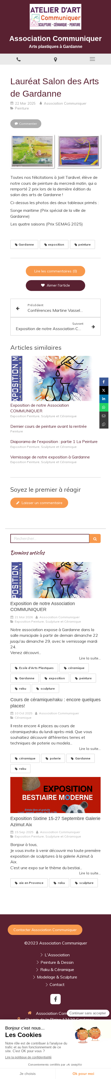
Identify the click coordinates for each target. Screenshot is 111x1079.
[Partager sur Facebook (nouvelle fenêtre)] (103, 382)
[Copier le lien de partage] (103, 424)
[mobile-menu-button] (92, 59)
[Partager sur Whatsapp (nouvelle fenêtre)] (103, 407)
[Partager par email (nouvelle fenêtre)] (103, 416)
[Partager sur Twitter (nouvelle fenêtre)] (103, 390)
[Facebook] (55, 999)
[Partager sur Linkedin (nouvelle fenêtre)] (103, 399)
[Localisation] (55, 59)
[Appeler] (18, 59)
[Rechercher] (95, 538)
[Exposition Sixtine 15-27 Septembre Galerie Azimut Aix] (55, 795)
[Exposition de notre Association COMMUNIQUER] (55, 378)
